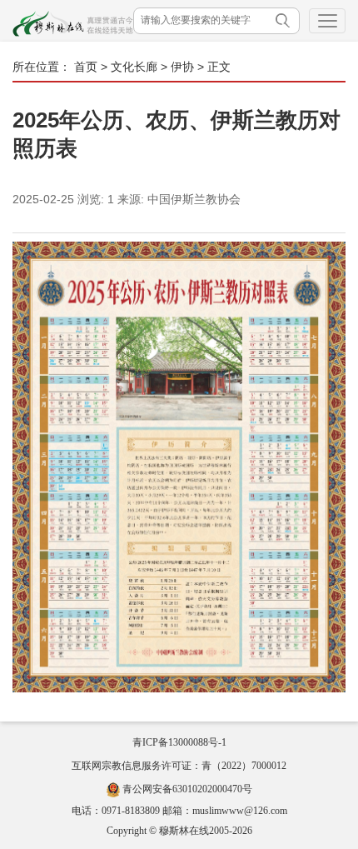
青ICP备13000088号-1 (179, 742)
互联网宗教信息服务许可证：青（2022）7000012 (179, 766)
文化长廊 (134, 66)
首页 (85, 66)
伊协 (182, 66)
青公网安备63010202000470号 (187, 789)
